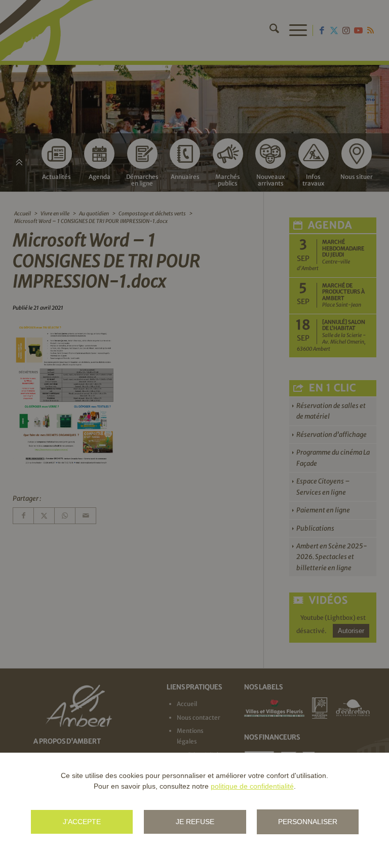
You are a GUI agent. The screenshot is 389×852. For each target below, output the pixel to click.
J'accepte (82, 822)
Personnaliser (307, 822)
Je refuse (195, 822)
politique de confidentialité (252, 786)
